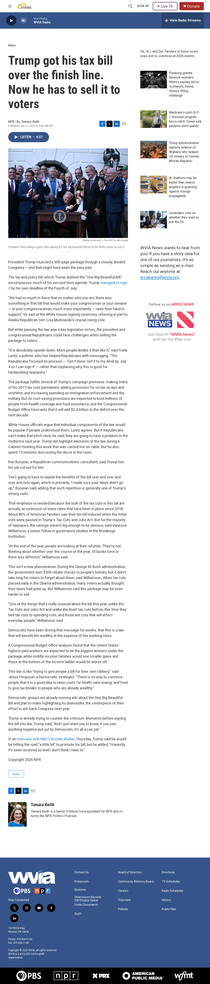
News (12, 45)
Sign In (143, 6)
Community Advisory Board (136, 881)
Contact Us (81, 872)
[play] (11, 20)
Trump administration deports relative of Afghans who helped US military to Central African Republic (184, 152)
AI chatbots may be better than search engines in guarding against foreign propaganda (183, 187)
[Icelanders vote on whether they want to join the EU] (153, 219)
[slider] (30, 20)
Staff (77, 913)
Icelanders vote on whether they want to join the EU (184, 217)
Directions (168, 872)
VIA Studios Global (86, 900)
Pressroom (81, 881)
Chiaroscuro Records (87, 897)
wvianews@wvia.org (159, 277)
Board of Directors (130, 872)
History (166, 900)
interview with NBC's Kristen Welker (46, 739)
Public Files (169, 909)
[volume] (23, 20)
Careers (123, 890)
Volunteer (124, 900)
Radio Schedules (172, 890)
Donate (193, 6)
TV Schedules (171, 881)
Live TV (167, 6)
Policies (123, 909)
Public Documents (86, 904)
